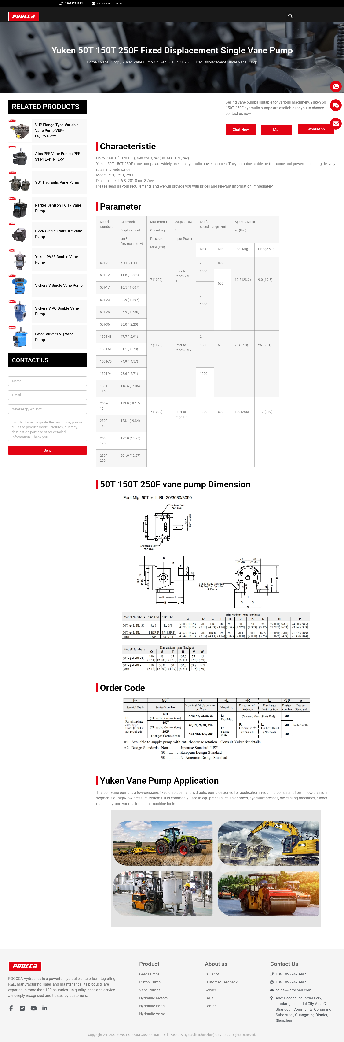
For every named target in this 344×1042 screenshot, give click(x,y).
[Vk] (22, 1008)
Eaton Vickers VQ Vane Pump (54, 337)
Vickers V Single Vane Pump (59, 285)
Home (92, 62)
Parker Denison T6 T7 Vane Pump (58, 208)
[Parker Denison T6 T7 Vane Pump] (20, 208)
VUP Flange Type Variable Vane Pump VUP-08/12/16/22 (57, 130)
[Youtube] (33, 1008)
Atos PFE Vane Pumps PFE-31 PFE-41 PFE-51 (58, 157)
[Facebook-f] (11, 1008)
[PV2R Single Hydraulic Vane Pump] (20, 234)
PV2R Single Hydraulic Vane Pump (58, 234)
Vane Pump (109, 62)
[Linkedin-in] (45, 1008)
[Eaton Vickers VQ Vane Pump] (20, 337)
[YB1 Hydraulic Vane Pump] (20, 182)
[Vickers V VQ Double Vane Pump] (20, 311)
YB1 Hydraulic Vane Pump (57, 182)
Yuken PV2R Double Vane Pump (56, 260)
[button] (290, 16)
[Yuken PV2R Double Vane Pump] (20, 259)
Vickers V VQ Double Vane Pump (57, 311)
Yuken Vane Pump (137, 62)
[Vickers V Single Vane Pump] (20, 285)
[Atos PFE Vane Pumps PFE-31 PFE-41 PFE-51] (20, 156)
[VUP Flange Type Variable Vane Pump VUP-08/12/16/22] (20, 130)
